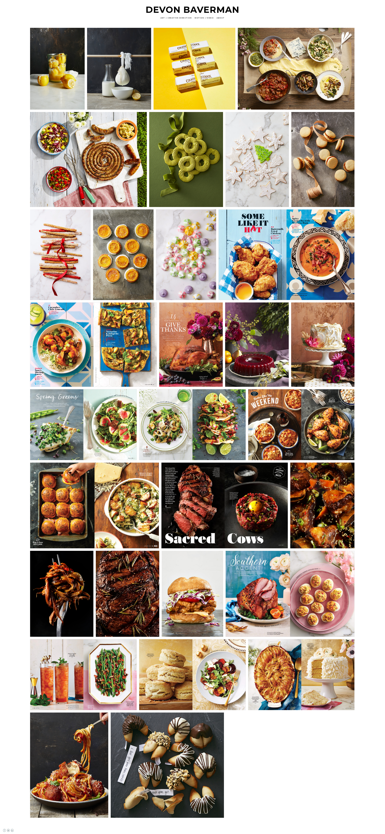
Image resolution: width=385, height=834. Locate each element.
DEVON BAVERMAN (192, 9)
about (221, 18)
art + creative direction (176, 18)
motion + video (204, 18)
